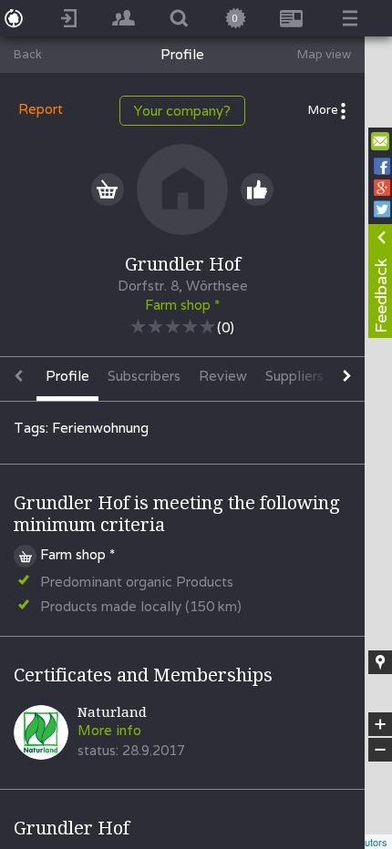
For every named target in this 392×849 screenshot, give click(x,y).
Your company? (182, 110)
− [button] (381, 750)
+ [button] (381, 725)
